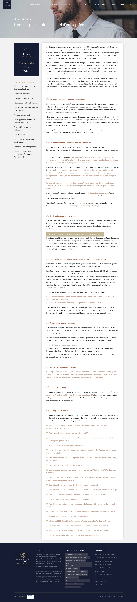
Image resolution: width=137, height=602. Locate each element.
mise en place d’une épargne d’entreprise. (85, 206)
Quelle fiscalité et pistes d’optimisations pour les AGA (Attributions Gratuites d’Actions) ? (83, 490)
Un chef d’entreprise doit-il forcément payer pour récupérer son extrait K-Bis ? (78, 526)
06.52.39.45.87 (27, 71)
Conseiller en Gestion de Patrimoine (76, 554)
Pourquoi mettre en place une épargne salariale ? (67, 445)
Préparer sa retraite (21, 134)
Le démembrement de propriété (25, 147)
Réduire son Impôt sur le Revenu (26, 103)
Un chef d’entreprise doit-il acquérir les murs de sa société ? (71, 499)
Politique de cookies (101, 581)
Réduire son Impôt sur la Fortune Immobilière (75, 564)
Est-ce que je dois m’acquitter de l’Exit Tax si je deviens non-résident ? (75, 535)
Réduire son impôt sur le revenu (75, 560)
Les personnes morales (73, 587)
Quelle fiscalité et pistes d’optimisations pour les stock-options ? (73, 485)
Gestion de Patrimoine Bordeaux (105, 554)
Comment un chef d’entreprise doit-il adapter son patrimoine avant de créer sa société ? (82, 512)
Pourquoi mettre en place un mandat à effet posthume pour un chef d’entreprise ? (79, 530)
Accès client (98, 584)
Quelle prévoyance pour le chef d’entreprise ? (66, 465)
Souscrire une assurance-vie (24, 98)
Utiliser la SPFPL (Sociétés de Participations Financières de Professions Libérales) (79, 521)
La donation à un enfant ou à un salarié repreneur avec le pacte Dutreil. (75, 303)
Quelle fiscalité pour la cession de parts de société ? (68, 433)
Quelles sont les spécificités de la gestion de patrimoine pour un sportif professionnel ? (81, 494)
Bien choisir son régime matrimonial (76, 574)
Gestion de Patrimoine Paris (103, 561)
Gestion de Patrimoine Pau (103, 564)
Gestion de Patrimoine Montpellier (106, 558)
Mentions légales (100, 578)
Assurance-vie (85, 557)
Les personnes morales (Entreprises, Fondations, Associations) (23, 154)
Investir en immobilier (22, 94)
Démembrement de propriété (74, 584)
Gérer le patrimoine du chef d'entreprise (78, 581)
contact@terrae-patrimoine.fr (104, 574)
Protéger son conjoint (22, 115)
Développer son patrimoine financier (76, 571)
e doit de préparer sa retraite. (97, 193)
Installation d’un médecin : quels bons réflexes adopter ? (70, 516)
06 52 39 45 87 (99, 571)
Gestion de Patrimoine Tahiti (104, 568)
